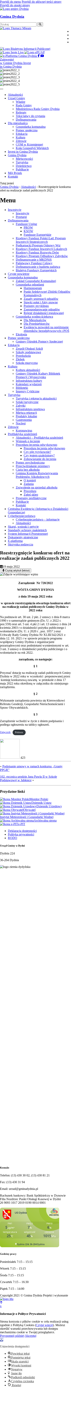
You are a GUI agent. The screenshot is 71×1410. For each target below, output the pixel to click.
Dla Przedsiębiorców (37, 323)
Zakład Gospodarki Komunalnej (36, 281)
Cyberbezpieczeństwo (21, 516)
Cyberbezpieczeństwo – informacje (38, 519)
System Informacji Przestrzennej (28, 533)
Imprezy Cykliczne (27, 391)
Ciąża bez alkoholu (28, 469)
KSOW (28, 231)
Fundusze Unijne (26, 224)
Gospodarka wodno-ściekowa (34, 316)
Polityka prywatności (21, 834)
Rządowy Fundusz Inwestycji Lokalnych (41, 249)
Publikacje (22, 501)
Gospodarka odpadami (30, 284)
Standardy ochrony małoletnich (27, 530)
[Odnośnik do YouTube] (42, 56)
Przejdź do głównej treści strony (42, 1)
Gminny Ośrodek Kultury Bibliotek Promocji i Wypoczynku (38, 375)
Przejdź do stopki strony (15, 5)
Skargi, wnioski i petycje (23, 526)
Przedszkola (23, 355)
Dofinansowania (18, 220)
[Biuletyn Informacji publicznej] (25, 48)
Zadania (29, 484)
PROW (28, 227)
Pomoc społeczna (19, 338)
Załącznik (5, 732)
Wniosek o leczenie (28, 441)
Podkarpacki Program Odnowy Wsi (38, 245)
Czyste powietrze (18, 274)
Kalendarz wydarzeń (29, 384)
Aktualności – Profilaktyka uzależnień (39, 437)
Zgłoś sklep (31, 494)
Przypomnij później (12, 1335)
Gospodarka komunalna (23, 277)
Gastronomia (24, 419)
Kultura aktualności (28, 370)
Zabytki (20, 405)
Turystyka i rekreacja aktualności (36, 398)
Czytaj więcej (44, 1325)
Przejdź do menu (10, 1)
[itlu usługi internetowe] (6, 1299)
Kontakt (21, 505)
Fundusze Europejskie (37, 234)
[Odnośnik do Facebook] (39, 56)
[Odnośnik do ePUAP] (34, 52)
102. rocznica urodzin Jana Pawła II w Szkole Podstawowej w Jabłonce (28, 778)
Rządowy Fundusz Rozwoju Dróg (37, 252)
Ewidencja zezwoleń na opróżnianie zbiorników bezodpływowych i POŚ (46, 329)
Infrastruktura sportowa (30, 409)
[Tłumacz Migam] (15, 28)
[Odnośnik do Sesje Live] (12, 52)
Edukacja (14, 345)
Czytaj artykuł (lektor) (17, 570)
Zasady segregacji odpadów (41, 298)
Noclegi (21, 423)
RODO (12, 838)
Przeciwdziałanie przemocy (33, 466)
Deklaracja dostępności (22, 830)
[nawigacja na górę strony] (1, 1302)
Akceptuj (30, 1335)
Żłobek (20, 359)
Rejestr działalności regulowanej (44, 313)
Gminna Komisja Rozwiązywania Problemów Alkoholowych (37, 475)
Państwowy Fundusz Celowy (34, 263)
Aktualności (23, 523)
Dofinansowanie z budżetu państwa (38, 266)
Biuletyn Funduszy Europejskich (36, 270)
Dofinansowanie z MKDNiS (34, 259)
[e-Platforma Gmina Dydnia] (19, 56)
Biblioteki (22, 387)
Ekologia (21, 334)
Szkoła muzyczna (27, 363)
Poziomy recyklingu (36, 306)
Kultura (12, 366)
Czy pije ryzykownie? (37, 452)
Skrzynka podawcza (20, 544)
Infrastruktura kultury (29, 380)
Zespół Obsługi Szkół (29, 348)
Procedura (30, 491)
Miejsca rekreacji (26, 412)
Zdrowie (13, 427)
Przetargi (21, 217)
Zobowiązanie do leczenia (40, 459)
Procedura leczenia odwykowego (36, 444)
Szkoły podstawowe (28, 352)
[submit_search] (40, 24)
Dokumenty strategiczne (23, 537)
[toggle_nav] (1, 89)
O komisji (30, 480)
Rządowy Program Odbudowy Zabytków (42, 256)
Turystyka (14, 395)
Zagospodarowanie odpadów (42, 309)
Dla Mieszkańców (35, 320)
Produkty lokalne (26, 416)
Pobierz (19, 732)
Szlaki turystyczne (27, 402)
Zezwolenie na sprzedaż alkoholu (36, 487)
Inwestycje (14, 209)
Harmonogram (33, 288)
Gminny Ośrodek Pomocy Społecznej (39, 341)
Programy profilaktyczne (31, 498)
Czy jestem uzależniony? (39, 455)
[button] (1, 1339)
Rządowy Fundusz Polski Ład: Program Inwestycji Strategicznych (41, 240)
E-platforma (15, 541)
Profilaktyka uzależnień (22, 434)
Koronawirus (24, 430)
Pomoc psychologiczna (30, 462)
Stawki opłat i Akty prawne (41, 302)
